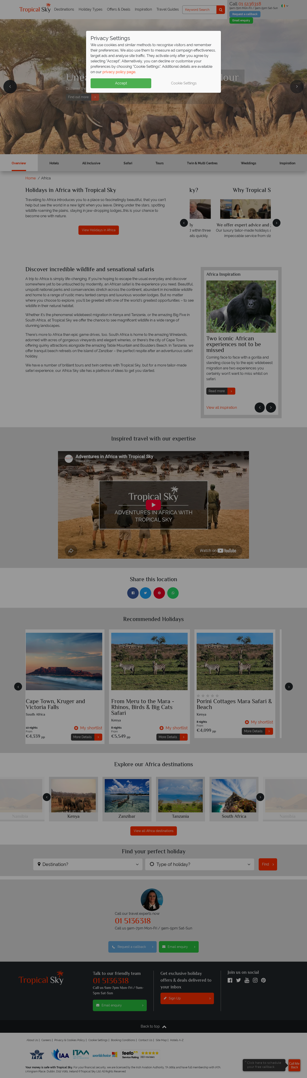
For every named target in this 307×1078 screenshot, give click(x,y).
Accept (121, 83)
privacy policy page (118, 72)
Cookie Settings (184, 83)
